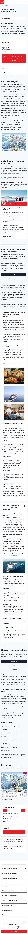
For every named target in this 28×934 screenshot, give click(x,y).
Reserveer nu (14, 832)
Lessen (14, 665)
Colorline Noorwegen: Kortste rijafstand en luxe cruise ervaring (13, 314)
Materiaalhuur (14, 669)
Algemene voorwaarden (19, 922)
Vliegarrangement (13, 279)
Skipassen (14, 661)
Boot (13, 274)
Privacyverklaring (13, 924)
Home (3, 5)
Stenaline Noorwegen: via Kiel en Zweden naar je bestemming (11, 507)
